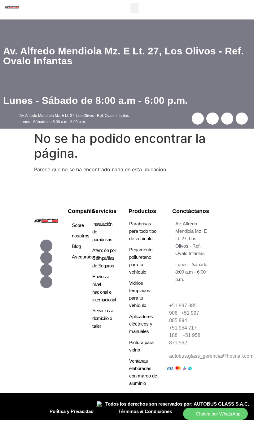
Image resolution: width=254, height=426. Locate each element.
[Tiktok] (46, 270)
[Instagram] (46, 258)
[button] (134, 8)
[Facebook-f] (46, 246)
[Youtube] (46, 282)
